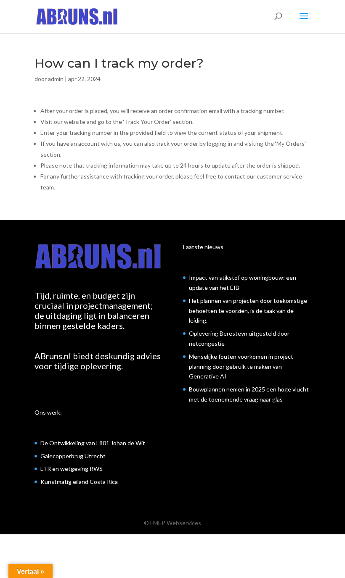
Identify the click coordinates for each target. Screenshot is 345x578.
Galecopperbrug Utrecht (73, 456)
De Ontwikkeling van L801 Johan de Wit (92, 443)
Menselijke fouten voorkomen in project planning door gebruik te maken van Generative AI (241, 366)
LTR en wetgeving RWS (71, 468)
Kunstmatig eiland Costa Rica (79, 481)
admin (56, 78)
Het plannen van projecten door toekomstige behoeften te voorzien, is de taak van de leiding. (248, 310)
